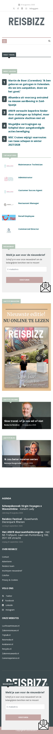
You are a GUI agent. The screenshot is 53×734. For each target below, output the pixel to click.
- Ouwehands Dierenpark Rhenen (20, 520)
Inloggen (33, 8)
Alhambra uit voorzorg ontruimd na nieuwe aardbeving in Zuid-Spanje (28, 101)
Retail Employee (26, 216)
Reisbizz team (8, 566)
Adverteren (7, 561)
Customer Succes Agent (30, 190)
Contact (5, 557)
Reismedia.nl (7, 639)
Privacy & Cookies (10, 580)
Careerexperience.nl (10, 658)
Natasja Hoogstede (12, 463)
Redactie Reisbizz (12, 425)
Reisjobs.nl (6, 649)
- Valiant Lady (22, 507)
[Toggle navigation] (4, 41)
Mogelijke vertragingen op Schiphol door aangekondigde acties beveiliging (26, 127)
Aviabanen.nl (7, 644)
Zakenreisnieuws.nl (10, 630)
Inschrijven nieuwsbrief (12, 570)
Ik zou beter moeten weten (21, 459)
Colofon (5, 575)
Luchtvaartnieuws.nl (10, 625)
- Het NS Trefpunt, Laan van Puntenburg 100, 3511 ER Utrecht (26, 535)
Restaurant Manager (28, 203)
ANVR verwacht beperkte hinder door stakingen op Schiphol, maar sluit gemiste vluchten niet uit (28, 114)
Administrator (25, 177)
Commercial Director (28, 229)
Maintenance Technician (30, 164)
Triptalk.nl (6, 635)
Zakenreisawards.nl (10, 653)
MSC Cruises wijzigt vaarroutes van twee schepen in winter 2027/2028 (27, 141)
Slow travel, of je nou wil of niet (23, 421)
